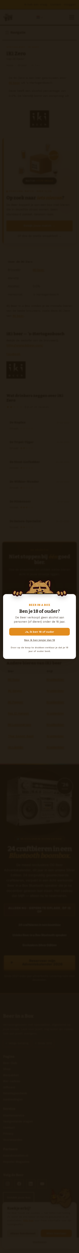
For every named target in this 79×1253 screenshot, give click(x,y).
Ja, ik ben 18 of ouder (39, 631)
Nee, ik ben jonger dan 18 (39, 640)
